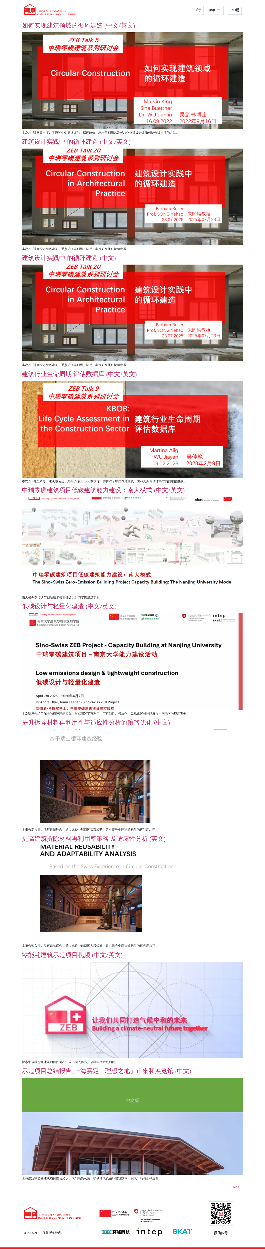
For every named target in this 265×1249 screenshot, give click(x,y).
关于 (198, 10)
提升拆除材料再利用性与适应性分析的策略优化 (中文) (96, 722)
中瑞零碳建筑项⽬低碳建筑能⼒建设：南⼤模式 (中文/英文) (103, 490)
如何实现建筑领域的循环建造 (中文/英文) (78, 25)
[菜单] (218, 10)
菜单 (212, 10)
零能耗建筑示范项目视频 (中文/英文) (72, 955)
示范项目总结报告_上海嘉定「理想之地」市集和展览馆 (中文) (106, 1071)
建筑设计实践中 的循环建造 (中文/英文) (76, 141)
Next (238, 1187)
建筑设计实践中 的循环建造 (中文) (69, 258)
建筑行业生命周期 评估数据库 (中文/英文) (79, 374)
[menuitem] (234, 10)
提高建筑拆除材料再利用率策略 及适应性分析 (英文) (93, 838)
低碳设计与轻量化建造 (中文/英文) (69, 606)
